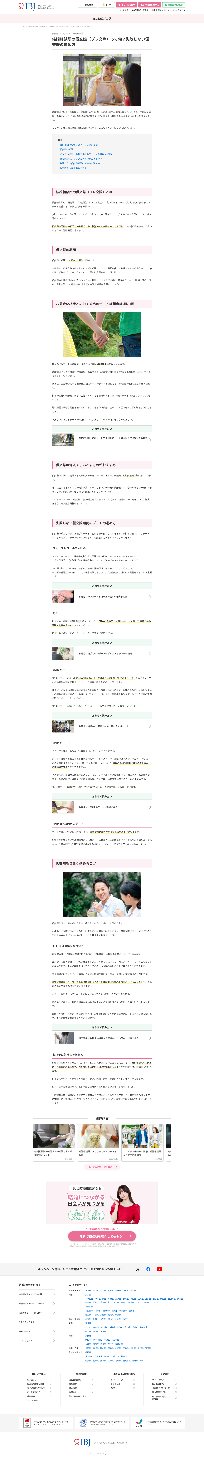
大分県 (111, 1360)
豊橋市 (135, 1327)
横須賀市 (123, 1311)
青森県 (96, 1290)
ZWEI (113, 1388)
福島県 (133, 1290)
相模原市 (106, 1311)
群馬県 (118, 1315)
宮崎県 (118, 1360)
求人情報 (73, 1388)
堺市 (95, 1340)
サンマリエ (115, 1384)
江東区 (141, 1299)
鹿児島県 (127, 1360)
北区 (110, 1302)
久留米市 (99, 1356)
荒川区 (116, 1302)
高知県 (148, 1348)
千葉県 (96, 1315)
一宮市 (88, 1327)
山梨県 (88, 1319)
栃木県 (111, 1315)
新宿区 (111, 1299)
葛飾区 (146, 1302)
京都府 (96, 1344)
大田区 (163, 1299)
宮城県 (111, 1290)
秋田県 (118, 1290)
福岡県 (88, 1352)
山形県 (126, 1290)
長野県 (103, 1319)
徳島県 (126, 1348)
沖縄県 (135, 1360)
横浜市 (131, 1311)
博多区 (124, 1356)
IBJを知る (123, 10)
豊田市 (128, 1327)
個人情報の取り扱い (77, 1396)
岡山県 (103, 1348)
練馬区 (131, 1302)
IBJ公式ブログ (178, 10)
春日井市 (104, 1327)
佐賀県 (88, 1360)
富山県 (111, 1319)
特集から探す (24, 1331)
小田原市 (89, 1311)
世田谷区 (172, 1299)
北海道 (88, 1290)
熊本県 (103, 1360)
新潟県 (96, 1319)
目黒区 (156, 1299)
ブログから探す (25, 1340)
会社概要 (73, 1384)
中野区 (88, 1302)
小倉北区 (115, 1356)
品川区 (148, 1299)
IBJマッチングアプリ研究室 (161, 1397)
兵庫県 (88, 1344)
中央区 (98, 1299)
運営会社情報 (75, 1380)
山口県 (118, 1348)
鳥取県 (88, 1348)
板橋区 (124, 1302)
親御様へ (31, 1396)
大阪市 (88, 1340)
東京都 (88, 1295)
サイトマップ (158, 1380)
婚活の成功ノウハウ (160, 10)
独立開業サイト (159, 1392)
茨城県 (103, 1315)
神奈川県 (89, 1306)
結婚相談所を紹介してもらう (31, 1303)
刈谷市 (113, 1327)
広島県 (111, 1348)
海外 (142, 1360)
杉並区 (96, 1302)
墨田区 (133, 1299)
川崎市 (98, 1311)
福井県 (126, 1319)
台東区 (126, 1299)
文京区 (118, 1299)
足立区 (139, 1302)
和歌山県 (119, 1344)
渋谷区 (180, 1299)
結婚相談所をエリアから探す (31, 1294)
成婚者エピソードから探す (30, 1312)
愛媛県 (141, 1348)
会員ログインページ (161, 1388)
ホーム (25, 27)
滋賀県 (103, 1344)
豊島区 (103, 1302)
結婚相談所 (43, 27)
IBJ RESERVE (158, 1384)
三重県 (103, 1331)
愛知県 (88, 1323)
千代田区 (89, 1299)
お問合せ (73, 1392)
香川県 (133, 1348)
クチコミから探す (26, 1322)
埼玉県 (88, 1315)
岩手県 (103, 1290)
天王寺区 (115, 1340)
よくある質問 (33, 1400)
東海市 (120, 1327)
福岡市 (107, 1356)
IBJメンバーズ (117, 1380)
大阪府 (88, 1336)
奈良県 (111, 1344)
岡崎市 (96, 1327)
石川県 (118, 1319)
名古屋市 (144, 1327)
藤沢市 (115, 1311)
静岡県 (96, 1331)
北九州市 (89, 1356)
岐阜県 (88, 1331)
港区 (104, 1299)
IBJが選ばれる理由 (140, 10)
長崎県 (96, 1360)
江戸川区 (155, 1302)
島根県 (96, 1348)
